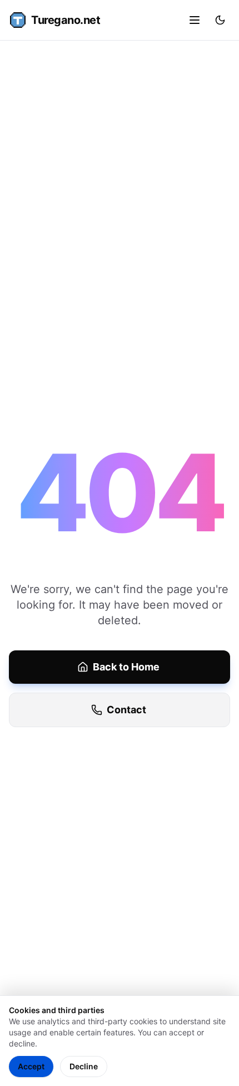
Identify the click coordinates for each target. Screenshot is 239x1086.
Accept (31, 1066)
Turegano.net (65, 20)
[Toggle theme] (220, 20)
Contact (126, 709)
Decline (83, 1066)
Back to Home (126, 667)
